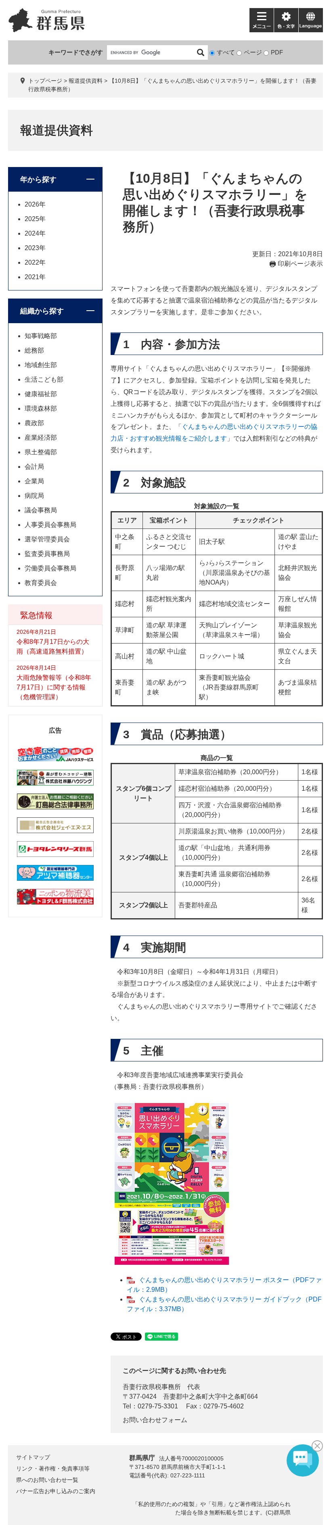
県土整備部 (41, 452)
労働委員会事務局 (50, 568)
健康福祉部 (41, 394)
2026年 (35, 204)
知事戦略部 (41, 335)
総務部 (34, 350)
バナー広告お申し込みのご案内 (55, 1491)
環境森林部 (41, 408)
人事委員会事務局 (50, 524)
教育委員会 (41, 582)
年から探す (38, 179)
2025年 (35, 218)
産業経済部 (41, 437)
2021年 (35, 277)
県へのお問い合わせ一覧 (47, 1480)
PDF (277, 52)
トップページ (45, 80)
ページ (253, 52)
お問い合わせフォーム (155, 1419)
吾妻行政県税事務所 (152, 1386)
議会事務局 (41, 510)
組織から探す (42, 311)
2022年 (35, 262)
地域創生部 (41, 364)
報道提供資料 (86, 80)
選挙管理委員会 (47, 539)
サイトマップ (33, 1457)
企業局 (34, 481)
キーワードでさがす (75, 52)
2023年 (35, 247)
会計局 (34, 466)
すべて (226, 52)
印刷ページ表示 (300, 263)
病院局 (34, 495)
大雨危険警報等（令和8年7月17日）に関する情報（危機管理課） (54, 687)
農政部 (34, 423)
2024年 (35, 233)
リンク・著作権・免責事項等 (53, 1468)
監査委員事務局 (47, 553)
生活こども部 (44, 379)
